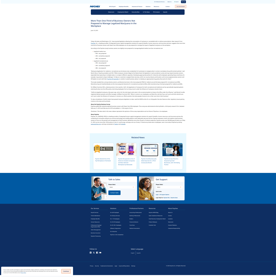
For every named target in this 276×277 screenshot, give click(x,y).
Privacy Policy (23, 272)
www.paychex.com (96, 124)
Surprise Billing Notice (124, 266)
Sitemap (133, 266)
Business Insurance (95, 233)
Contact (168, 6)
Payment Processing (96, 236)
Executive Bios (136, 12)
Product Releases (153, 222)
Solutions (148, 6)
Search (177, 1)
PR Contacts (156, 12)
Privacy (91, 266)
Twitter (116, 124)
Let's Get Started (181, 6)
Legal (116, 266)
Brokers (131, 218)
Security (97, 266)
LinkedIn (123, 124)
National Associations (135, 228)
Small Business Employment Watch (157, 218)
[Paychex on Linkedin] (90, 253)
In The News (146, 12)
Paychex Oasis (174, 197)
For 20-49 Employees (115, 222)
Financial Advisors (134, 222)
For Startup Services (115, 215)
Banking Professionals (135, 215)
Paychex (93, 43)
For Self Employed (114, 212)
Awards (165, 12)
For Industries (113, 231)
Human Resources (95, 222)
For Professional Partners (159, 1)
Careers (170, 215)
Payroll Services (94, 212)
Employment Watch (123, 12)
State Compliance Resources (155, 215)
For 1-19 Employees (115, 218)
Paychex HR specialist (113, 79)
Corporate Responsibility (174, 228)
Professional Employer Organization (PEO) (96, 226)
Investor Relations (172, 225)
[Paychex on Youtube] (100, 253)
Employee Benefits (123, 6)
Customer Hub (152, 225)
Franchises (132, 225)
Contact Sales (114, 193)
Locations (170, 218)
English (132, 253)
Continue (66, 271)
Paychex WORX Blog (153, 212)
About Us (169, 1)
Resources (156, 6)
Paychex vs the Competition (116, 234)
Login (157, 194)
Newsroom (111, 12)
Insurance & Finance (137, 6)
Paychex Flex (167, 197)
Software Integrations (115, 228)
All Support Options (164, 194)
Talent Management (96, 229)
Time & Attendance (95, 215)
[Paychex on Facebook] (97, 253)
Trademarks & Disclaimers (106, 266)
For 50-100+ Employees (115, 225)
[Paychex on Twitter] (94, 253)
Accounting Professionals (136, 212)
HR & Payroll (112, 6)
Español (139, 253)
